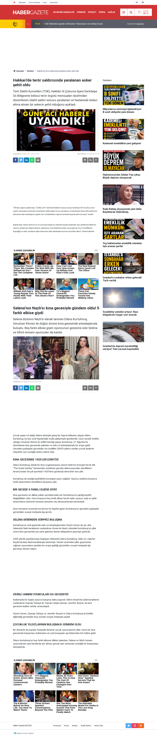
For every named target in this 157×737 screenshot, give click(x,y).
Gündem (81, 12)
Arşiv (45, 2)
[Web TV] (136, 2)
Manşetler (22, 2)
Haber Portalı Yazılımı (25, 733)
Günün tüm (135, 24)
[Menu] (124, 12)
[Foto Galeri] (142, 2)
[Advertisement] (78, 49)
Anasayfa (57, 726)
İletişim (75, 726)
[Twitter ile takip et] (129, 725)
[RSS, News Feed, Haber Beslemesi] (141, 725)
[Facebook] (15, 160)
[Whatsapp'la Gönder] (32, 160)
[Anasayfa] (14, 2)
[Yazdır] (38, 160)
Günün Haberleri (34, 2)
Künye (66, 726)
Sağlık (111, 12)
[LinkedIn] (26, 160)
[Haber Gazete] (30, 12)
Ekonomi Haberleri (63, 12)
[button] (85, 160)
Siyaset (92, 12)
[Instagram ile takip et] (135, 725)
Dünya (102, 12)
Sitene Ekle (54, 2)
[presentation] (22, 23)
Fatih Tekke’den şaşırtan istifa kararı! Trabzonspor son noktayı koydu (73, 24)
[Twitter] (21, 160)
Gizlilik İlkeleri (86, 726)
